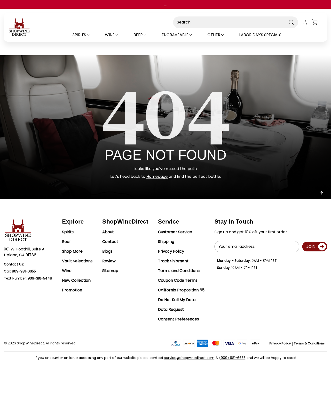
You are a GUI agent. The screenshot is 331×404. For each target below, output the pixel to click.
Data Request (171, 309)
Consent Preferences (178, 319)
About (108, 232)
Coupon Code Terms (177, 280)
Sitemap (110, 270)
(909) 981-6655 (232, 357)
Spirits (68, 232)
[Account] (305, 22)
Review (109, 261)
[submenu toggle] (92, 35)
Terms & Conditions (309, 343)
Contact (110, 241)
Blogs (107, 251)
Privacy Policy (171, 251)
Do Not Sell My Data (177, 300)
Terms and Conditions (179, 270)
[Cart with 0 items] (317, 22)
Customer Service (175, 232)
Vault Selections (77, 261)
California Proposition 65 (181, 290)
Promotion (72, 290)
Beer (66, 241)
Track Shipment (173, 261)
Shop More (72, 251)
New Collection (76, 280)
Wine (66, 270)
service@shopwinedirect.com (189, 357)
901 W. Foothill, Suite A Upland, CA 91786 (24, 252)
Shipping (166, 241)
